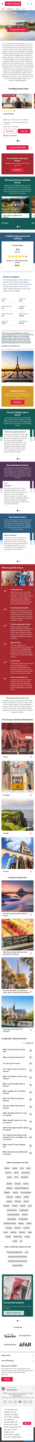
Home (3, 8)
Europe (18, 8)
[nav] (17, 226)
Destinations (10, 8)
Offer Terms (4, 1374)
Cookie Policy (16, 1437)
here (6, 706)
